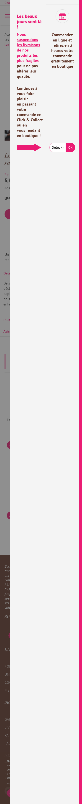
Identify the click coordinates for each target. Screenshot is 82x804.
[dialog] (46, 402)
